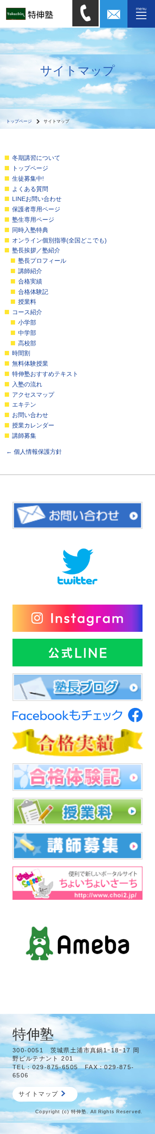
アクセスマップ (33, 394)
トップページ (19, 121)
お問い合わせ (30, 414)
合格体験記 (33, 291)
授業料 (27, 301)
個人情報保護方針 (34, 451)
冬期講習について (36, 157)
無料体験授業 (30, 363)
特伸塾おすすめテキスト (45, 373)
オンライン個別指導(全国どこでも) (59, 240)
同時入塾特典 (30, 229)
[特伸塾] (36, 13)
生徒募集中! (28, 178)
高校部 (27, 343)
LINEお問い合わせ (37, 198)
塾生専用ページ (33, 219)
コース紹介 (27, 312)
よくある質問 (30, 188)
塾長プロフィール (42, 260)
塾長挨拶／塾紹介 (36, 250)
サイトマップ (38, 1093)
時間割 (21, 353)
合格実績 (30, 281)
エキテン (24, 404)
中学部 (27, 332)
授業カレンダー (33, 425)
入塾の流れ (27, 384)
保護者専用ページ (36, 209)
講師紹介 (30, 271)
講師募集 (24, 435)
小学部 (27, 322)
